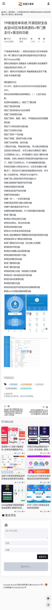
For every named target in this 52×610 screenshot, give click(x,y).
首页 (5, 12)
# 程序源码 (13, 384)
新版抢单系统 (13, 51)
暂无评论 (10, 515)
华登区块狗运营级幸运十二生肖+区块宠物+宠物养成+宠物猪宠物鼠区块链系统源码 (38, 448)
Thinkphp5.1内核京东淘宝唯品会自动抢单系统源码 (39, 477)
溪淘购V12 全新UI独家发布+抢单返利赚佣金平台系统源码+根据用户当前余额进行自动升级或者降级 (13, 448)
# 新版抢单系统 (25, 388)
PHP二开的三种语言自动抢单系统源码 (38, 506)
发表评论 (42, 557)
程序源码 (12, 12)
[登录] (48, 4)
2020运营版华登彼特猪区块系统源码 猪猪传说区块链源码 (12, 506)
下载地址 (8, 377)
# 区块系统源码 (26, 384)
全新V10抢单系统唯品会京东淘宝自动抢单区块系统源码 (13, 477)
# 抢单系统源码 (11, 388)
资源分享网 (21, 585)
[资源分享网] (26, 4)
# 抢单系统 (39, 384)
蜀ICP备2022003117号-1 (34, 585)
